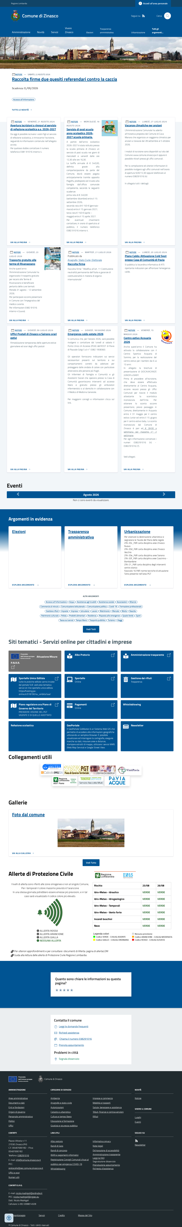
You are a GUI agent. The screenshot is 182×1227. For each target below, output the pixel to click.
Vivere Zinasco (69, 30)
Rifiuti (95, 1116)
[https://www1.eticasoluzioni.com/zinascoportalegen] (102, 770)
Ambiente (55, 1098)
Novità (40, 32)
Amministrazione (21, 32)
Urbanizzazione (138, 32)
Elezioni (89, 32)
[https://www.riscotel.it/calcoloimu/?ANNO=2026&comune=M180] (51, 769)
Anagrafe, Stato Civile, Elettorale (85, 260)
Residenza (92, 615)
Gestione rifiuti (52, 611)
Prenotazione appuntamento (106, 1165)
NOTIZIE (18, 74)
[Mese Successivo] (164, 494)
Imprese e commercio (103, 1098)
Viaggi (119, 620)
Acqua (71, 602)
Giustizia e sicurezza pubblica (64, 1125)
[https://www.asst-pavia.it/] (64, 781)
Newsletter (140, 1145)
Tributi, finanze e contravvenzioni (108, 1112)
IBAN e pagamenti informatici (64, 1155)
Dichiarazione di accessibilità (106, 1150)
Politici (12, 1121)
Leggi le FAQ (99, 1158)
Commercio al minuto (50, 606)
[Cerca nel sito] (166, 15)
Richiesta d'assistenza (103, 1168)
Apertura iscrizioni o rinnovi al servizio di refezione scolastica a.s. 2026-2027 (33, 127)
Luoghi (138, 1117)
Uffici (11, 1125)
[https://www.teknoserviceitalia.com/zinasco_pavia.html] (91, 781)
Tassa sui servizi (66, 620)
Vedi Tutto (91, 862)
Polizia (64, 615)
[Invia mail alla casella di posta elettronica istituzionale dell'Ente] (28, 1160)
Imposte (64, 611)
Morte (124, 611)
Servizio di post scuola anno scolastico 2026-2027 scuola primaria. (80, 133)
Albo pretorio (57, 1141)
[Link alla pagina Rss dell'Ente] (136, 1141)
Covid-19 (113, 606)
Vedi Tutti (91, 629)
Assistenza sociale (106, 602)
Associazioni (122, 602)
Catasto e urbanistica (61, 1112)
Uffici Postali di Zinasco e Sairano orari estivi (33, 336)
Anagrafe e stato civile (61, 1102)
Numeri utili (14, 1177)
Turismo (111, 620)
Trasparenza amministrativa (107, 30)
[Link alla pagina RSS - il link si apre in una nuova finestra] (143, 16)
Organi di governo (17, 1112)
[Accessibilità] (9, 1218)
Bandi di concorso (59, 1150)
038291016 (23, 1155)
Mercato (115, 611)
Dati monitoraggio (17, 1215)
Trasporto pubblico (97, 620)
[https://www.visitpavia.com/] (129, 770)
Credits (61, 1215)
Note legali (98, 1146)
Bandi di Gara (57, 1146)
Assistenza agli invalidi (86, 602)
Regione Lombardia (19, 3)
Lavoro (94, 611)
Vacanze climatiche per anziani (143, 125)
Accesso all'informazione (56, 602)
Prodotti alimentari (77, 615)
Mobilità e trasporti (101, 1102)
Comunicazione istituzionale (73, 606)
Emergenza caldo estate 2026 (85, 334)
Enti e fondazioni (16, 1107)
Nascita (132, 611)
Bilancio (133, 602)
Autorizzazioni (57, 1107)
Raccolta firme (76, 264)
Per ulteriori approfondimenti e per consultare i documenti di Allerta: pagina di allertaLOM (61, 951)
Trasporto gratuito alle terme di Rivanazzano (22, 262)
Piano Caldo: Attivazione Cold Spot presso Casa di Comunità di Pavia (146, 258)
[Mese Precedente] (18, 494)
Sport (138, 615)
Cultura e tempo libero (61, 1116)
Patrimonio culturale (50, 615)
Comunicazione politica (97, 606)
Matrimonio (105, 611)
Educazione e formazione (62, 1121)
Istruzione (84, 611)
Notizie (138, 1098)
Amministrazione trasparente (106, 1154)
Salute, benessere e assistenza (107, 1107)
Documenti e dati (17, 1102)
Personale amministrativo (21, 1116)
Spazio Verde (127, 615)
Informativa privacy (102, 1141)
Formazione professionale (130, 606)
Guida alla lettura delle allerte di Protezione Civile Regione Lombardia (50, 955)
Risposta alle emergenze (109, 615)
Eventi (138, 1122)
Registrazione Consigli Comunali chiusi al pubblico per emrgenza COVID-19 (70, 1162)
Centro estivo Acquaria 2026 (137, 340)
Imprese (74, 611)
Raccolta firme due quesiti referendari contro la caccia (64, 79)
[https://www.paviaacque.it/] (117, 781)
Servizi (54, 32)
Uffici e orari (14, 1172)
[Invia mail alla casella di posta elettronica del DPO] (29, 1193)
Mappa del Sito (85, 1215)
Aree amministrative (18, 1098)
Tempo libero (81, 620)
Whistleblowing (58, 1168)
